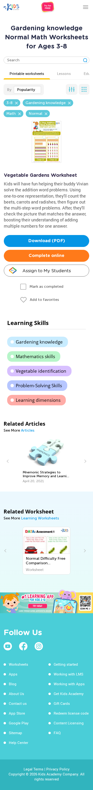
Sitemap (15, 732)
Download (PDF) (46, 241)
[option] (46, 461)
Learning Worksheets (40, 518)
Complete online (46, 256)
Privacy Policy (58, 769)
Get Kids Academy (69, 693)
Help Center (18, 742)
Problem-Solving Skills (39, 385)
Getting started (66, 664)
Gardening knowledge (39, 342)
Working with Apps (69, 683)
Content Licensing (69, 723)
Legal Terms (33, 769)
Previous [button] (8, 461)
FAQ (57, 732)
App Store (17, 713)
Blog (12, 683)
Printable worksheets (27, 73)
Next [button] (84, 461)
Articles (27, 430)
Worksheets (18, 664)
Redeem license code (71, 713)
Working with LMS (68, 674)
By (9, 89)
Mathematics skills (35, 356)
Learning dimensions (38, 400)
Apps (13, 674)
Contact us (18, 703)
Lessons (64, 73)
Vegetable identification (41, 371)
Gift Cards (62, 703)
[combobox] (27, 90)
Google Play (19, 723)
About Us (16, 693)
